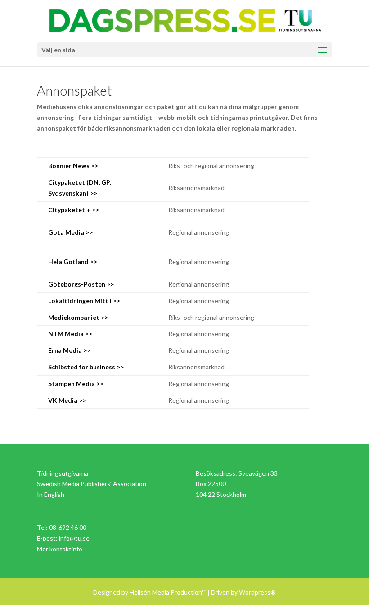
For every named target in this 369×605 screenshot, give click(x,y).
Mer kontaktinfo (59, 549)
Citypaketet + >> (73, 210)
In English (50, 494)
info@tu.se (74, 538)
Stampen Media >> (76, 383)
